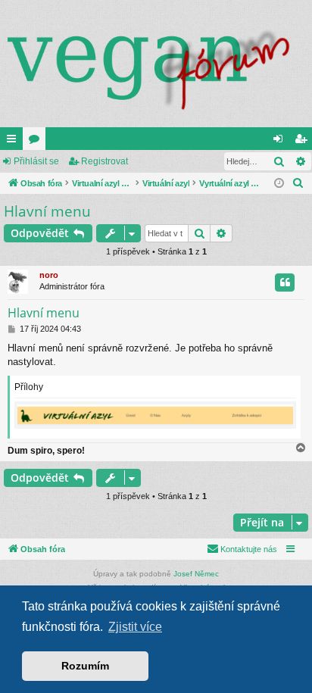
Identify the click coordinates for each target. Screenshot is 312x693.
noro (48, 274)
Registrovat (104, 161)
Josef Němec (196, 574)
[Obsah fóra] (156, 63)
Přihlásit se (36, 161)
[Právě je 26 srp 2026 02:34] (279, 183)
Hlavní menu (47, 211)
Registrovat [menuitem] (303, 141)
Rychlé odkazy (14, 141)
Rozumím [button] (85, 666)
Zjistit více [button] (135, 626)
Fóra (37, 141)
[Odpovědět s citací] (285, 282)
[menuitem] (298, 183)
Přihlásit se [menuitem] (281, 141)
